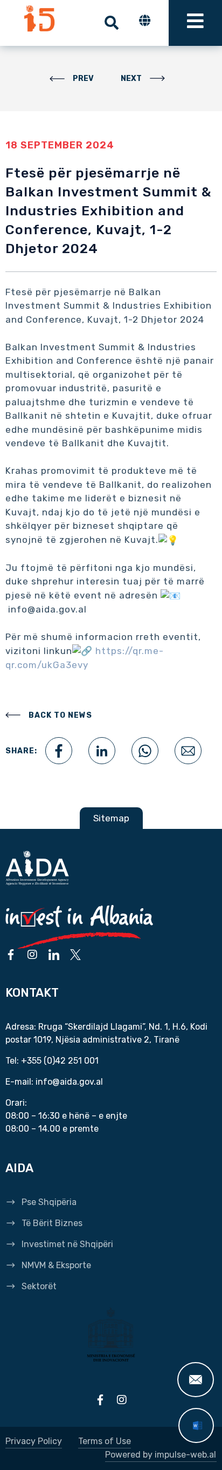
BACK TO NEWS (60, 715)
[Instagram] (32, 954)
